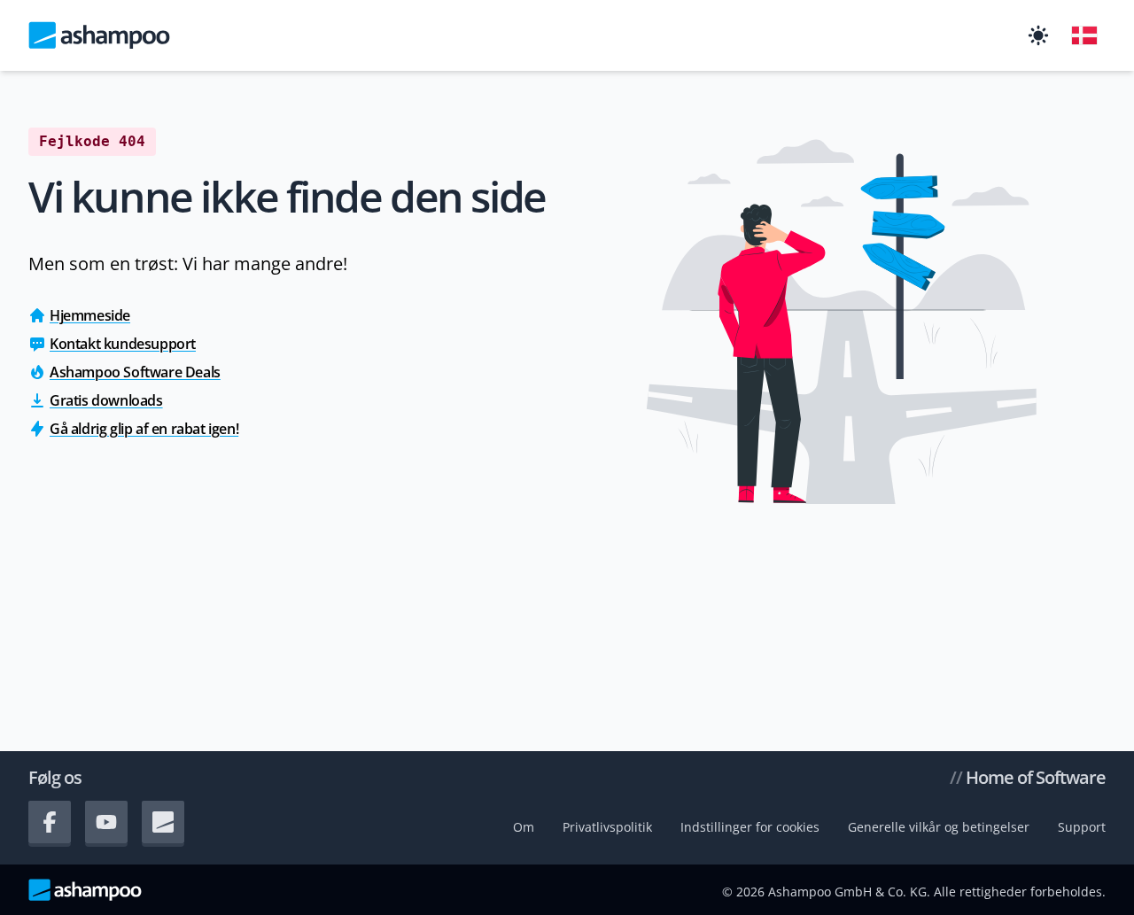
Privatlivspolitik (607, 826)
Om (523, 826)
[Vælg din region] (1084, 35)
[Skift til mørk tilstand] (1038, 35)
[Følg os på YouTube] (106, 822)
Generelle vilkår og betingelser (938, 826)
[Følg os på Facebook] (49, 822)
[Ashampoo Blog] (163, 822)
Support (1082, 826)
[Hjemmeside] (99, 35)
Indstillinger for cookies (749, 826)
